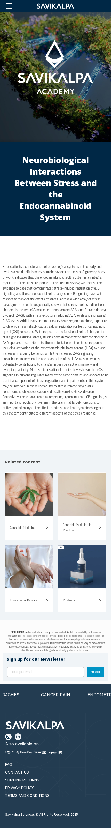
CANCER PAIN (48, 694)
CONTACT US (17, 772)
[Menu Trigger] (9, 6)
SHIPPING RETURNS (22, 780)
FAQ (8, 764)
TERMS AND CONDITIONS (27, 795)
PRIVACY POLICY (19, 788)
